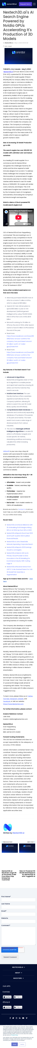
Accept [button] (14, 1044)
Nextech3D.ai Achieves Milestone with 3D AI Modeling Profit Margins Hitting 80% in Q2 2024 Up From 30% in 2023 (20, 527)
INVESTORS (17, 978)
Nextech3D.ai (9, 43)
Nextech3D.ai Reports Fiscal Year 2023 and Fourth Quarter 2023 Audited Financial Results (20, 536)
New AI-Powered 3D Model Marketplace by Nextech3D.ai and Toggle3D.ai (27, 873)
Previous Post (7, 842)
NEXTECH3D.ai (17, 967)
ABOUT (17, 973)
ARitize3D (6, 451)
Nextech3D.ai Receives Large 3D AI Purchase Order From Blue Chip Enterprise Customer (9, 875)
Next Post (30, 842)
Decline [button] (22, 1044)
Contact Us (22, 509)
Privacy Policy (14, 1035)
